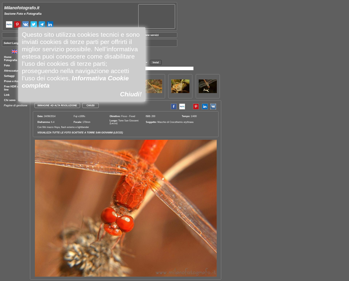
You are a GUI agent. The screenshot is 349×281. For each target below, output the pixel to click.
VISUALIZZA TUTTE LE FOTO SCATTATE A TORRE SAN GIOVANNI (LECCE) (80, 132)
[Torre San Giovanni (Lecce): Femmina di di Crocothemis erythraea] (153, 92)
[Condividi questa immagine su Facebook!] (173, 108)
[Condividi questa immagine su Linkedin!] (204, 108)
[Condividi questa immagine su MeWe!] (182, 108)
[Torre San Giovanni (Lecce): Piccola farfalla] (180, 92)
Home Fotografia (10, 58)
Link (6, 94)
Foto (7, 65)
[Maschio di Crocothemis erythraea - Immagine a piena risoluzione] (126, 275)
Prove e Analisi (13, 81)
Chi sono (9, 100)
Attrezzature (12, 70)
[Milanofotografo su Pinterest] (17, 27)
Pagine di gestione (15, 105)
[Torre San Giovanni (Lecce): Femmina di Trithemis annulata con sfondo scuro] (208, 92)
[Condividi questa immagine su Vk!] (213, 108)
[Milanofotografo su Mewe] (9, 27)
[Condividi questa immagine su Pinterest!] (193, 108)
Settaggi (9, 75)
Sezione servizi (149, 35)
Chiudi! (131, 94)
